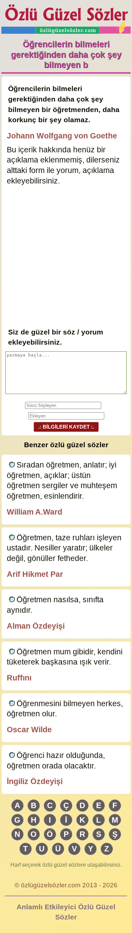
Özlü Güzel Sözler (66, 17)
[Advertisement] (66, 257)
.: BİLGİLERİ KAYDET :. (66, 427)
